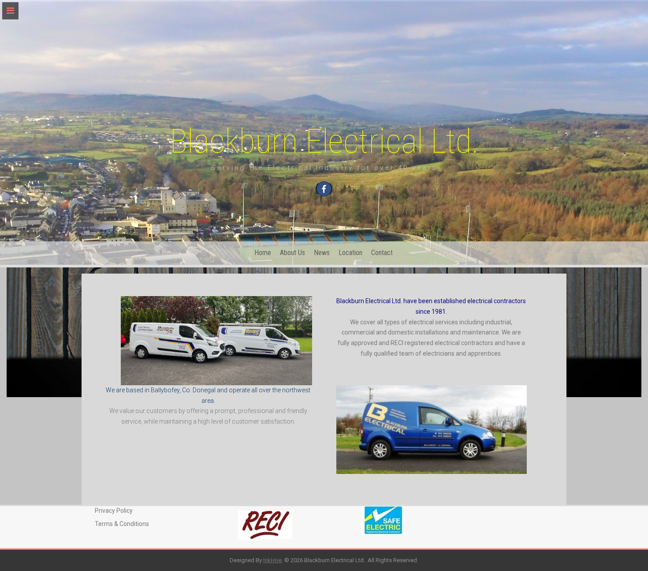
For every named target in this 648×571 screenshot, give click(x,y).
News (322, 252)
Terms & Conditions (122, 523)
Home (262, 252)
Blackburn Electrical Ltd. (324, 141)
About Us (292, 252)
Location (350, 252)
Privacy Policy (114, 510)
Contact (382, 252)
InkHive (272, 560)
